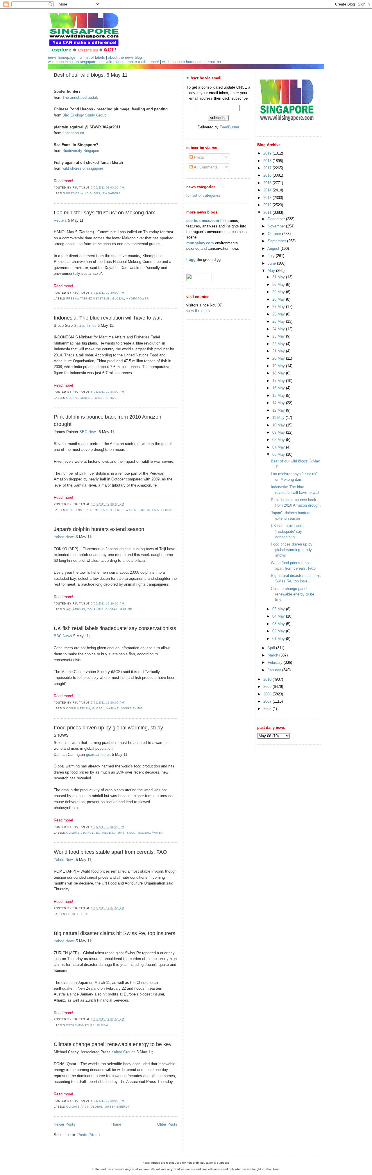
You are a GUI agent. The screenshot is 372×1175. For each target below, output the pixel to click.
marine (87, 398)
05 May (279, 609)
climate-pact (77, 1106)
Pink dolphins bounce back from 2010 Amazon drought (107, 420)
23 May (279, 336)
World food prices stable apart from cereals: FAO (110, 852)
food (131, 832)
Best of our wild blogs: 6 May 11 (91, 75)
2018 (268, 161)
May (272, 270)
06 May (279, 454)
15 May (279, 395)
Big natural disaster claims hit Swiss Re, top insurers (114, 933)
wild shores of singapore (82, 168)
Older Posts (167, 1124)
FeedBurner (229, 127)
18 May (279, 373)
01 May (279, 638)
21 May (279, 351)
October (275, 234)
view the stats (198, 310)
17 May (279, 380)
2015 (268, 183)
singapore (111, 193)
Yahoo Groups (123, 1052)
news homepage (61, 57)
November (277, 226)
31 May (279, 277)
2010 (268, 679)
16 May (279, 388)
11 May (279, 417)
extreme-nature (99, 510)
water (157, 832)
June (272, 263)
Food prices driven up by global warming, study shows (108, 731)
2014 (268, 190)
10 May (279, 425)
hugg (191, 259)
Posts (198, 157)
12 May (279, 410)
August (273, 248)
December (277, 219)
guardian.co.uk (98, 754)
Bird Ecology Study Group (84, 115)
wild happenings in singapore (72, 62)
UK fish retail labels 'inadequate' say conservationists (115, 628)
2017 (268, 168)
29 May (279, 292)
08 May (279, 439)
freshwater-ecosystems (88, 298)
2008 (268, 694)
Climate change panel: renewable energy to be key (112, 1044)
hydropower (137, 298)
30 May (279, 284)
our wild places (111, 62)
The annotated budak (80, 97)
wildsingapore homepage (182, 62)
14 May (279, 403)
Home (116, 1124)
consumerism (78, 708)
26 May (279, 314)
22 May (279, 344)
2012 (268, 205)
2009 (268, 686)
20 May (279, 358)
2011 (268, 212)
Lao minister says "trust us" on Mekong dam (104, 213)
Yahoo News (64, 537)
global (118, 298)
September (277, 241)
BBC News (88, 432)
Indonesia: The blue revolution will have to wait (108, 318)
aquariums (75, 609)
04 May (279, 616)
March (273, 655)
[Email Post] (125, 187)
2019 (268, 153)
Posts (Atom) (88, 1135)
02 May (279, 631)
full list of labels (91, 57)
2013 (268, 197)
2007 (268, 701)
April (271, 648)
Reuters (60, 220)
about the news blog (125, 57)
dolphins (74, 510)
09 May (279, 432)
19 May (279, 366)
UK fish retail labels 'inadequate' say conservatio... (287, 531)
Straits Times (85, 325)
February (276, 662)
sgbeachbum (73, 133)
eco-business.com (202, 220)
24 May (279, 329)
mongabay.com (200, 243)
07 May (279, 447)
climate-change (80, 832)
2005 (268, 708)
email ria (214, 62)
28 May (279, 299)
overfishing (106, 398)
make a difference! (143, 62)
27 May (279, 306)
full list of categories (203, 195)
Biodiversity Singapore (81, 150)
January (275, 670)
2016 (268, 175)
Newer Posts (64, 1124)
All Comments (205, 167)
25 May (279, 321)
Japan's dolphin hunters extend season (99, 529)
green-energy (117, 1106)
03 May (279, 624)
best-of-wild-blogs (83, 193)
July (272, 256)
